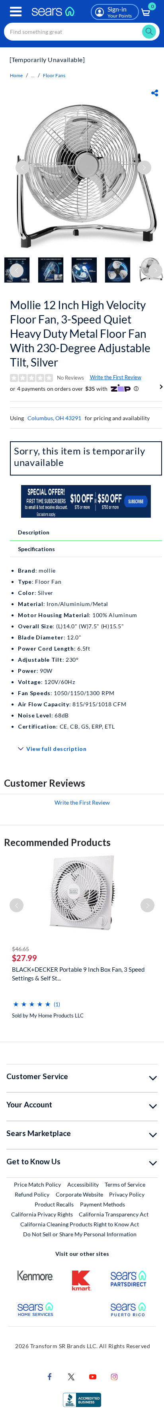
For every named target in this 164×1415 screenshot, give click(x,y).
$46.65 (20, 948)
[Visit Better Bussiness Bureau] (82, 1399)
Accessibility (83, 1184)
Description (33, 532)
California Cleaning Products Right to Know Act (79, 1224)
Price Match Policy (37, 1184)
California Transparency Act (113, 1214)
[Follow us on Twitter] (71, 1376)
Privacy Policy (126, 1194)
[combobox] (82, 32)
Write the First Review (115, 377)
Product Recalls (54, 1204)
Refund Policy (32, 1194)
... (33, 75)
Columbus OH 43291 (54, 418)
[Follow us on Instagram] (114, 1376)
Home (16, 75)
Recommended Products (57, 842)
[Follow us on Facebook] (50, 1376)
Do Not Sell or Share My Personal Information (80, 1234)
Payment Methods (102, 1204)
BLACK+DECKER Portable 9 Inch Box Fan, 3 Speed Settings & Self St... (78, 974)
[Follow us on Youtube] (93, 1376)
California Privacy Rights (42, 1214)
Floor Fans (54, 75)
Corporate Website (80, 1194)
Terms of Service (125, 1184)
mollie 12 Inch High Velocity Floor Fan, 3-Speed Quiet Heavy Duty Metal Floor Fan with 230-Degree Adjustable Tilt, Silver (80, 333)
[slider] (32, 1001)
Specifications (36, 549)
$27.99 (24, 958)
